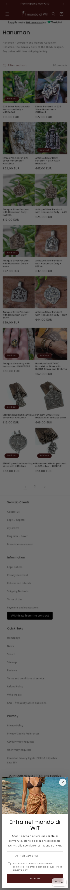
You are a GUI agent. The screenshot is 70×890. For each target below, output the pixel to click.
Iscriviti (35, 878)
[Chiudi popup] (62, 782)
